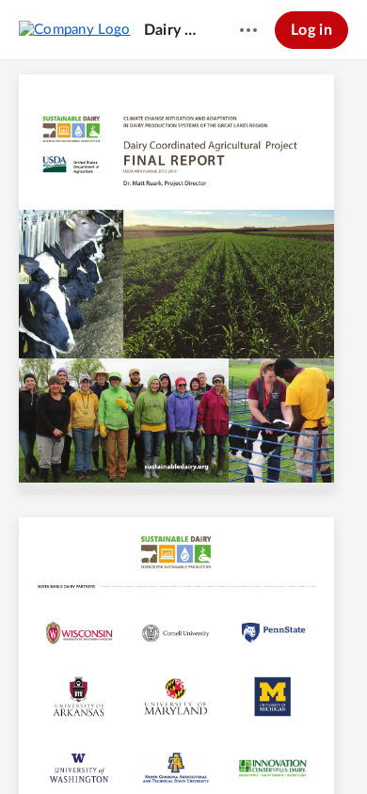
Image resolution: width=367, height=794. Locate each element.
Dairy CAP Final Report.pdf (174, 30)
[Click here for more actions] (248, 30)
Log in (311, 30)
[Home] (75, 29)
